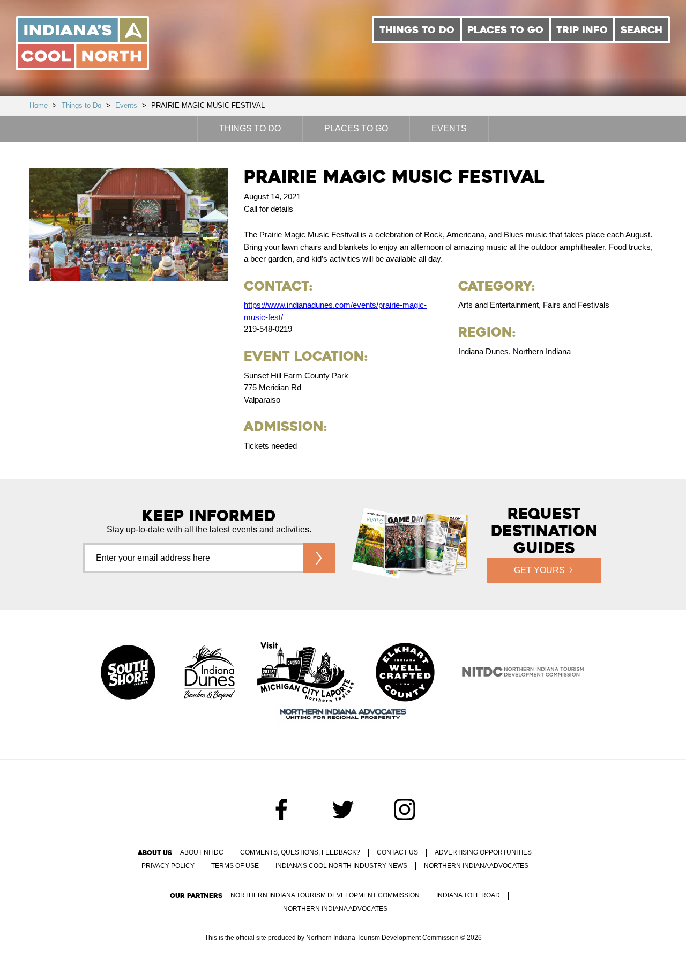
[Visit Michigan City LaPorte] (305, 673)
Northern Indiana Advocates (476, 866)
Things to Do (416, 30)
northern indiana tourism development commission (325, 895)
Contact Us (397, 852)
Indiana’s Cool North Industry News (341, 866)
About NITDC (201, 852)
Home (38, 105)
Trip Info (582, 30)
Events (126, 105)
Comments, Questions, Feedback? (300, 852)
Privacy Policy (168, 866)
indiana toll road (468, 895)
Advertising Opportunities (483, 852)
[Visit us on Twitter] (343, 809)
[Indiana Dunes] (210, 673)
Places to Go (505, 30)
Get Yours (539, 570)
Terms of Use (235, 866)
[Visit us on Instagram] (404, 809)
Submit (319, 558)
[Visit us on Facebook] (281, 809)
